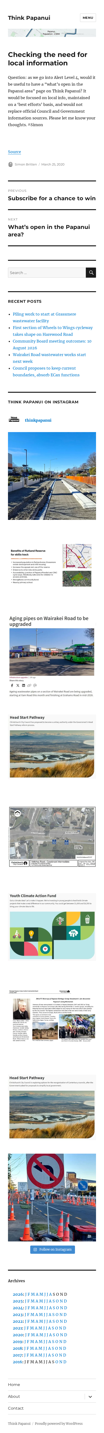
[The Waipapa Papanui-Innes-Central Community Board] (52, 837)
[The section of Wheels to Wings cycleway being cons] (52, 476)
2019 (17, 1341)
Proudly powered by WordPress (59, 1424)
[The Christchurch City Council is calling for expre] (52, 927)
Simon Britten (26, 164)
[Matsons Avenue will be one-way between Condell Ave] (52, 1197)
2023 (17, 1314)
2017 (17, 1355)
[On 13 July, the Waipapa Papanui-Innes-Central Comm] (52, 1017)
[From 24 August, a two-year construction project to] (52, 656)
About (14, 1396)
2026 (18, 1294)
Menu (88, 18)
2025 (18, 1301)
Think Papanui (29, 17)
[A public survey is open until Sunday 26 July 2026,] (52, 1107)
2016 (17, 1361)
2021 (17, 1328)
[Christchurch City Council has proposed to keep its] (52, 747)
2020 (18, 1334)
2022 (18, 1321)
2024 (18, 1307)
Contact (16, 1408)
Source (14, 151)
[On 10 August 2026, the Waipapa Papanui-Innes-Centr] (52, 566)
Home (14, 1384)
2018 (17, 1348)
